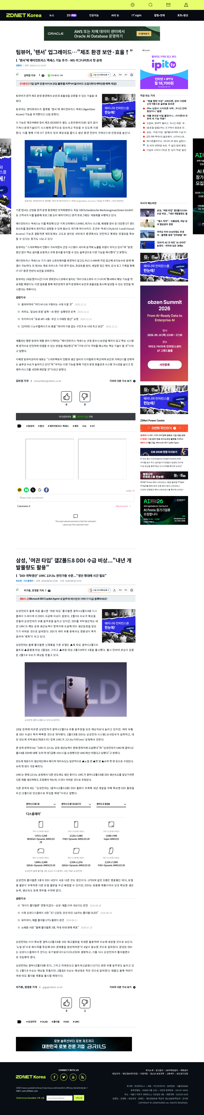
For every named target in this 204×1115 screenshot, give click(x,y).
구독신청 (78, 1097)
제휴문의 (184, 1070)
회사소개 (149, 1070)
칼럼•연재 (159, 15)
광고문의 (159, 1070)
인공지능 (94, 15)
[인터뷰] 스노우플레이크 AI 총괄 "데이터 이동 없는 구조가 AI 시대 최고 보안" (62, 326)
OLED (45, 1021)
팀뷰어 (31, 426)
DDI (67, 1021)
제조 (76, 426)
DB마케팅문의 (172, 1070)
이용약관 (144, 1073)
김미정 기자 (29, 75)
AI (85, 426)
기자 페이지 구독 (56, 75)
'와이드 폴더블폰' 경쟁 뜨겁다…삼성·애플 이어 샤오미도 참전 (54, 905)
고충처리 (170, 1073)
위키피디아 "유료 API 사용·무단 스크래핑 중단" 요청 (49, 319)
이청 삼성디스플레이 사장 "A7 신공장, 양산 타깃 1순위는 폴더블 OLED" (59, 913)
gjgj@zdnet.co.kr (52, 987)
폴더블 (56, 1021)
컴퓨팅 (19, 65)
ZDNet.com (32, 1090)
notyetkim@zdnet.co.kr (47, 380)
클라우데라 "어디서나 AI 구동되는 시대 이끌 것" (47, 304)
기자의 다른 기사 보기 (120, 380)
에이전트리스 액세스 (59, 426)
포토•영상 (182, 15)
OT (93, 426)
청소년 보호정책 (157, 1073)
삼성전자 (32, 1021)
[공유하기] (114, 75)
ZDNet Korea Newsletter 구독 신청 (30, 1097)
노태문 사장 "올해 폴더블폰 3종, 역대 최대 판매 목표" (50, 927)
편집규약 (116, 1073)
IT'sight (137, 15)
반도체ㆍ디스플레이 (24, 580)
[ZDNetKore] (27, 8)
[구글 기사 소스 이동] (99, 75)
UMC (77, 1021)
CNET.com (21, 1090)
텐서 (42, 426)
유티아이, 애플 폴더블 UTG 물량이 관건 (42, 920)
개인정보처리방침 (130, 1073)
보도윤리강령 (182, 1073)
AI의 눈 (115, 15)
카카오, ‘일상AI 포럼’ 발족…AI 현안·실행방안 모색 (48, 311)
